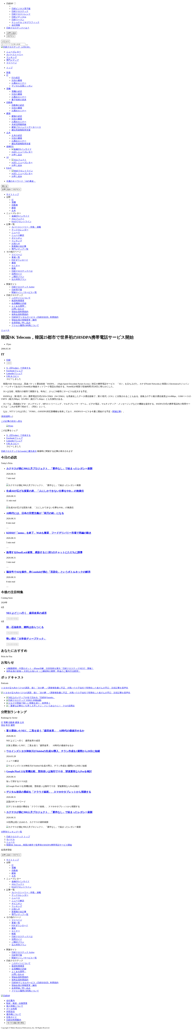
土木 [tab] (22, 722)
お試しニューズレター (22, 152)
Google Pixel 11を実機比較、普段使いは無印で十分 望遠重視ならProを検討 (49, 771)
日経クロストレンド (21, 14)
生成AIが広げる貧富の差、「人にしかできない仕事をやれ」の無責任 (45, 490)
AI (7, 157)
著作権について (13, 1014)
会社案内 (10, 1000)
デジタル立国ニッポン (22, 86)
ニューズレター (13, 52)
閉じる (4, 186)
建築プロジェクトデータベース (26, 127)
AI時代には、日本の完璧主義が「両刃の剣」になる (35, 513)
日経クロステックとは (22, 271)
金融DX (10, 146)
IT (7, 75)
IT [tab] (2, 722)
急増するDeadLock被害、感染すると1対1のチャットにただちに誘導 (44, 552)
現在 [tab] (3, 725)
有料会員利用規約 (20, 314)
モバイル (10, 839)
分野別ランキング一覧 (11, 832)
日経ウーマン (18, 19)
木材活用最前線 (19, 124)
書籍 (14, 263)
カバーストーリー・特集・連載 (26, 227)
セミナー (16, 265)
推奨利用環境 (18, 301)
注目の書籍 (17, 80)
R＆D (8, 168)
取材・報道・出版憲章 (16, 1003)
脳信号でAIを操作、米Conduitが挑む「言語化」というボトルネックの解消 (48, 571)
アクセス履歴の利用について (25, 325)
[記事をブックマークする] (7, 483)
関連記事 (117, 411)
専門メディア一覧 (20, 249)
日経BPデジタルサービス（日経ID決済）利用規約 (35, 317)
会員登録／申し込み (21, 323)
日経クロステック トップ (18, 837)
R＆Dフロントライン (21, 221)
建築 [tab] (17, 722)
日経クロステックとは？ (17, 28)
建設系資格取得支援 (21, 130)
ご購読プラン (18, 276)
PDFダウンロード (20, 260)
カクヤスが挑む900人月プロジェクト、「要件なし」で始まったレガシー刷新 (49, 468)
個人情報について (14, 1006)
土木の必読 (17, 135)
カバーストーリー (14, 54)
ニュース (16, 232)
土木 (8, 133)
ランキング (11, 57)
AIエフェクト (18, 219)
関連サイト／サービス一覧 (24, 292)
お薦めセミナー (19, 83)
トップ (9, 68)
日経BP (9, 3)
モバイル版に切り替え (15, 1023)
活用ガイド (17, 274)
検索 (14, 268)
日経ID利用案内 (13, 1020)
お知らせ (16, 243)
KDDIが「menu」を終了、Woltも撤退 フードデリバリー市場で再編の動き (48, 532)
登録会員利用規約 (20, 312)
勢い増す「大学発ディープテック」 (26, 638)
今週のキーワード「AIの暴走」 (21, 181)
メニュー (5, 41)
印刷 (8, 360)
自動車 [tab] (11, 722)
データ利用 (11, 1009)
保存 (9, 363)
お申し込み (11, 33)
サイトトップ (12, 194)
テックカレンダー (20, 230)
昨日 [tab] (8, 725)
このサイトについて (21, 298)
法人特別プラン (19, 279)
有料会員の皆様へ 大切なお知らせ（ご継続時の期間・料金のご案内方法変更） (43, 671)
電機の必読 (17, 91)
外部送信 (10, 1011)
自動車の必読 (18, 105)
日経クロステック (20, 11)
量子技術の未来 (19, 100)
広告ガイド (11, 1017)
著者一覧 (16, 257)
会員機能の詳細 (19, 303)
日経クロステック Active (23, 287)
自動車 (9, 102)
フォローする (12, 619)
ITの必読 (16, 78)
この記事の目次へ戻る (11, 421)
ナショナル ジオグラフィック (25, 22)
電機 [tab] (6, 722)
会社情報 (16, 25)
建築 (8, 113)
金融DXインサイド (20, 216)
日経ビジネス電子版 (21, 8)
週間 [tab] (13, 725)
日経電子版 (17, 290)
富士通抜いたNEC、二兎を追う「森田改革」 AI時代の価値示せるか (45, 730)
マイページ (11, 63)
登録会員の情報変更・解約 (24, 320)
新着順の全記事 (19, 246)
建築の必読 (17, 116)
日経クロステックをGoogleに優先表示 (19, 451)
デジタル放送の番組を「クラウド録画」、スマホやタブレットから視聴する (48, 791)
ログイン (10, 36)
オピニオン (17, 238)
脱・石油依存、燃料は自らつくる (25, 627)
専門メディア (12, 60)
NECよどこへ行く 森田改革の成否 (26, 613)
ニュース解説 (18, 235)
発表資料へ (7, 416)
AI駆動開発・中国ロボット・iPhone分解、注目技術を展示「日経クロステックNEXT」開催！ (50, 668)
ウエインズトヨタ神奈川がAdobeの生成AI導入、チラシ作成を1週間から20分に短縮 (53, 751)
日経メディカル (19, 17)
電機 (8, 89)
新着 (8, 72)
